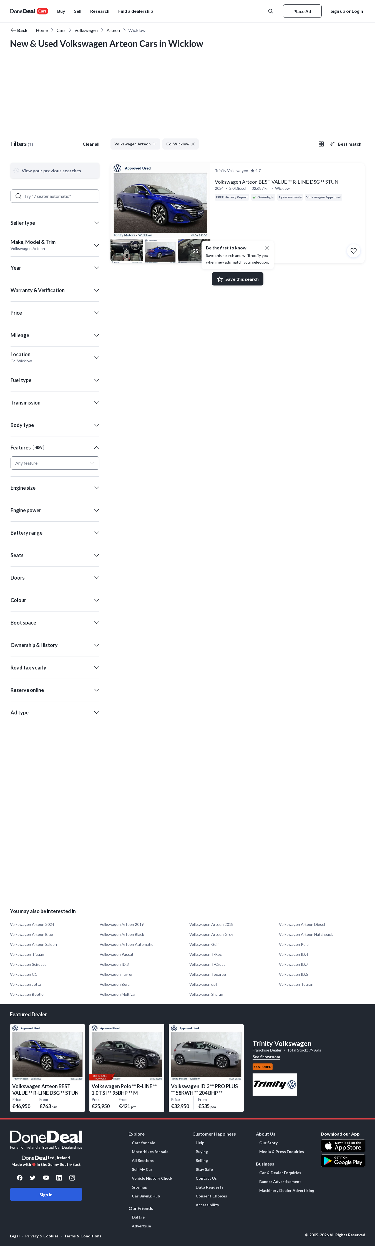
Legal (15, 1236)
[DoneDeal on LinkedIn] (59, 1177)
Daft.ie (138, 1217)
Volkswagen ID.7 (293, 964)
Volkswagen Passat (117, 954)
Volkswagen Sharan (206, 994)
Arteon (113, 30)
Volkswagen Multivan (118, 994)
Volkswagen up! (203, 984)
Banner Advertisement (280, 1181)
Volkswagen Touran (296, 984)
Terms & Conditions (82, 1236)
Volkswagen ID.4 (293, 954)
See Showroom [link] (266, 1056)
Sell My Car (142, 1169)
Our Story (268, 1143)
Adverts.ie (141, 1226)
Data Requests (209, 1187)
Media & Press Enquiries (281, 1151)
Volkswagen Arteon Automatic (126, 944)
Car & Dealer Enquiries (280, 1173)
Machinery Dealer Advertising (286, 1190)
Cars (61, 30)
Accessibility (207, 1205)
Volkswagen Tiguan (27, 954)
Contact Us (206, 1178)
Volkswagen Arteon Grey (211, 934)
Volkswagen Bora (115, 984)
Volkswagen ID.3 (114, 964)
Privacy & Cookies (42, 1236)
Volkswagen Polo (294, 944)
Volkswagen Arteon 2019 (122, 924)
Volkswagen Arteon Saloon (33, 944)
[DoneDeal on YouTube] (46, 1177)
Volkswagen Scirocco (28, 964)
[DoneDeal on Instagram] (72, 1177)
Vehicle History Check (152, 1178)
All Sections (143, 1160)
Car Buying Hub (146, 1196)
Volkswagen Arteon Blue (31, 934)
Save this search (242, 279)
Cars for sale (143, 1143)
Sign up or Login (347, 11)
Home (42, 30)
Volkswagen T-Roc (205, 954)
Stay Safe (204, 1169)
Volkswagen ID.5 (293, 974)
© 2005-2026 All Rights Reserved (335, 1235)
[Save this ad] (353, 250)
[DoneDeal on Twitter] (32, 1177)
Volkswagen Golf (204, 944)
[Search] (18, 196)
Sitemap (139, 1187)
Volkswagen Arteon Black (122, 934)
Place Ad (302, 11)
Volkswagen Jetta (25, 984)
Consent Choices (211, 1196)
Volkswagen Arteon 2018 (211, 924)
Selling (202, 1160)
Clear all (91, 143)
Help (200, 1143)
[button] (135, 11)
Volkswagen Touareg (207, 974)
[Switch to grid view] (321, 144)
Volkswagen (86, 30)
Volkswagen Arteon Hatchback (306, 934)
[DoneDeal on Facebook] (19, 1177)
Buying (202, 1151)
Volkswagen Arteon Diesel (302, 924)
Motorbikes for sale (150, 1151)
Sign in (45, 1194)
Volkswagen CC (23, 974)
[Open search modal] (271, 11)
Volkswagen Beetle (27, 994)
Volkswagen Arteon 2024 (32, 924)
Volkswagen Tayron (117, 974)
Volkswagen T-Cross (207, 964)
